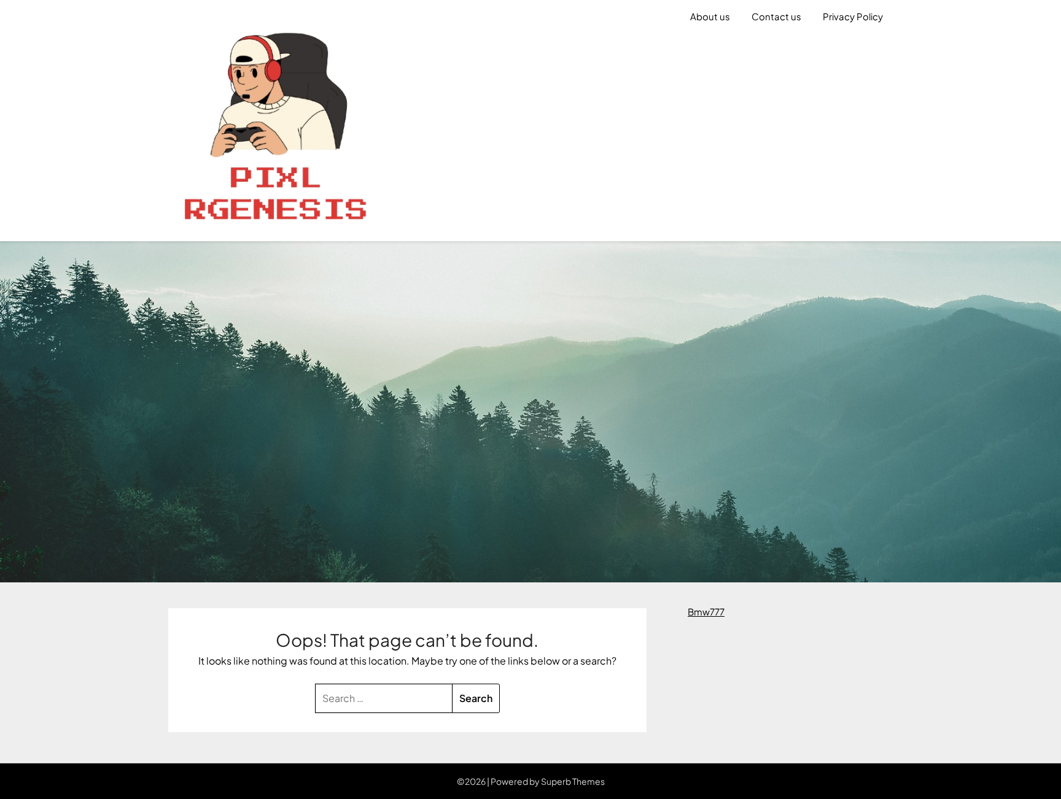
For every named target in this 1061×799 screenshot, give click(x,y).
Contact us (776, 16)
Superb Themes (573, 781)
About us (710, 16)
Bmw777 (706, 611)
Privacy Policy (853, 16)
